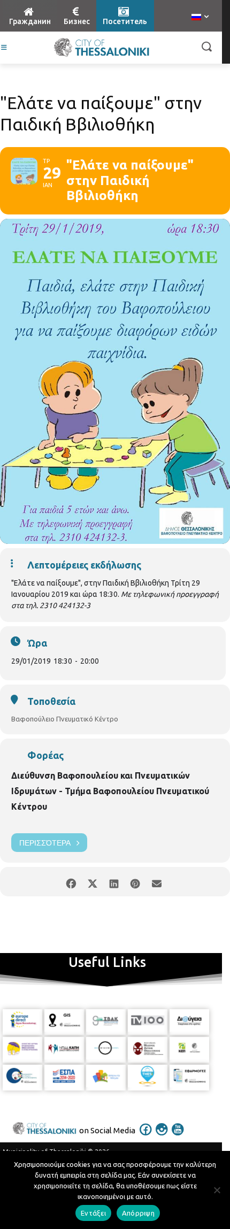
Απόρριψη (138, 1213)
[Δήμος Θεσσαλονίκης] (102, 48)
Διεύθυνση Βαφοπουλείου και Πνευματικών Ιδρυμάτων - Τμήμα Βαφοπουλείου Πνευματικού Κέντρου (110, 791)
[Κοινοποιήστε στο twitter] (92, 881)
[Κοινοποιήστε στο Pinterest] (135, 881)
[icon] (146, 1136)
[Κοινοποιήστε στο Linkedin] (113, 881)
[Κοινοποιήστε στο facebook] (71, 881)
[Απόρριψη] (216, 1190)
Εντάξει (93, 1213)
